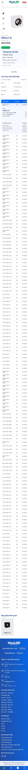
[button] (3, 9)
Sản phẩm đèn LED (6, 721)
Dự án (2, 723)
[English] (23, 2)
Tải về (21, 648)
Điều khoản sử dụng (19, 764)
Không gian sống (5, 695)
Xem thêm (14, 71)
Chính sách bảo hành (6, 737)
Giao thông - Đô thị (6, 707)
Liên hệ (3, 730)
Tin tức (3, 728)
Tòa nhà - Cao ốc (5, 697)
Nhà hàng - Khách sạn (7, 702)
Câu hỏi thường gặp (6, 742)
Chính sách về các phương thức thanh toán (12, 749)
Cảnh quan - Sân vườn (7, 704)
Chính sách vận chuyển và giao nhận (10, 744)
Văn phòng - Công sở (6, 700)
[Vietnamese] (25, 2)
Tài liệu (3, 726)
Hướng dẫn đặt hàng (6, 740)
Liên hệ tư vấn (6, 47)
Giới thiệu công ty (5, 719)
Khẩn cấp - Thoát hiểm (7, 712)
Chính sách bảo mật (6, 747)
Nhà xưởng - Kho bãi (6, 709)
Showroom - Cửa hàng (7, 693)
